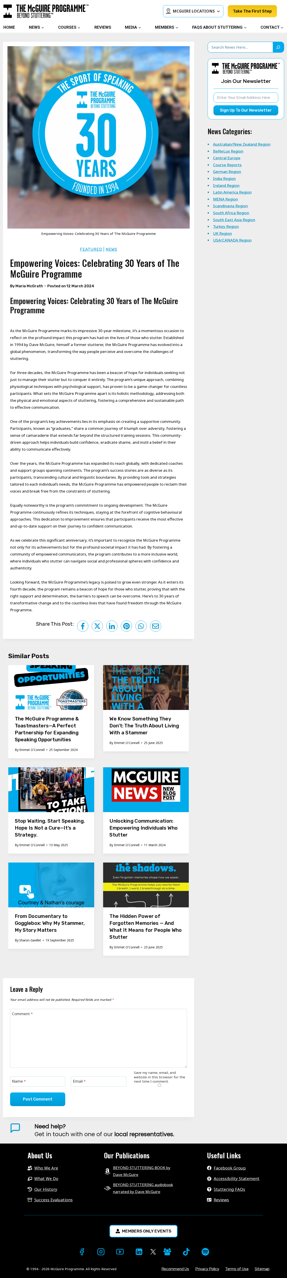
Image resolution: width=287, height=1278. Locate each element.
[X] (153, 1252)
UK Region (222, 233)
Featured (91, 249)
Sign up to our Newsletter (246, 110)
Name (19, 1081)
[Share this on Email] (155, 626)
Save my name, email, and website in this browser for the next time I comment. (159, 1077)
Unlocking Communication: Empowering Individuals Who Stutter (143, 828)
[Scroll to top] (8, 1266)
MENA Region (225, 199)
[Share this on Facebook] (82, 626)
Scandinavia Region (230, 205)
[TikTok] (186, 1251)
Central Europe (226, 157)
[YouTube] (120, 1251)
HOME (9, 27)
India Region (224, 178)
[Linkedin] (139, 1251)
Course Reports (227, 164)
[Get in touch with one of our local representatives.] (159, 1130)
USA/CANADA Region (232, 240)
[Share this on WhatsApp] (141, 626)
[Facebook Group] (167, 1251)
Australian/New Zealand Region (241, 144)
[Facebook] (81, 1251)
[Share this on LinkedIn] (111, 626)
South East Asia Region (234, 219)
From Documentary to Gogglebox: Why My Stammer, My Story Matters (50, 923)
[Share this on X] (97, 626)
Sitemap (262, 1268)
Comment (22, 1013)
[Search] (278, 47)
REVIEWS (102, 27)
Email (79, 1081)
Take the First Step (252, 11)
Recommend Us (175, 1268)
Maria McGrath (29, 286)
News (111, 249)
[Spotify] (205, 1251)
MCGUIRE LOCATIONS (194, 11)
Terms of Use (237, 1268)
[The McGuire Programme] (46, 11)
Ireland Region (226, 185)
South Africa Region (231, 212)
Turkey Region (226, 226)
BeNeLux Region (228, 151)
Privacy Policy (207, 1268)
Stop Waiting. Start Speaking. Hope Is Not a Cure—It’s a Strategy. (50, 828)
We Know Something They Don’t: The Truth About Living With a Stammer (144, 726)
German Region (227, 171)
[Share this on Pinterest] (126, 626)
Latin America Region (232, 192)
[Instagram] (101, 1251)
